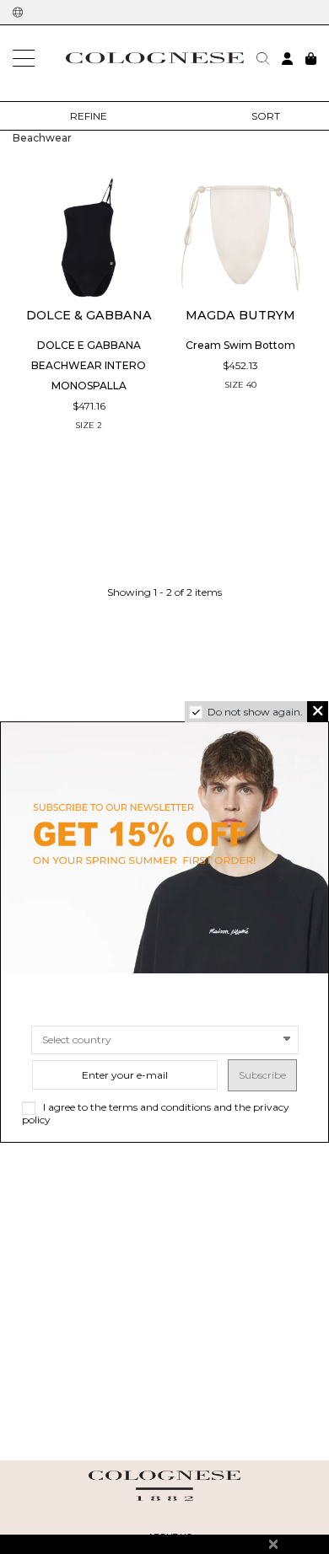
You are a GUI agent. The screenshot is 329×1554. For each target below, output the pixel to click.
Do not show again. (255, 711)
